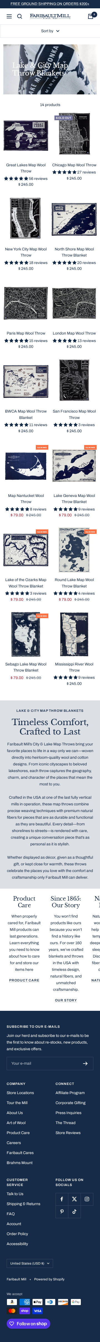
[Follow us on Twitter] (74, 1199)
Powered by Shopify (49, 1279)
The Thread (66, 1123)
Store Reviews (68, 1133)
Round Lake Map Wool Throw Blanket (74, 583)
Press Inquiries (68, 1113)
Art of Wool (16, 1123)
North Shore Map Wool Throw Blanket (74, 252)
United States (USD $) (27, 1263)
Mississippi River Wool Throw (74, 667)
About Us (15, 1113)
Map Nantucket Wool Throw (26, 499)
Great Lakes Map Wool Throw (26, 168)
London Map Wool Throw (74, 333)
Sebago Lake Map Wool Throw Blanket (25, 667)
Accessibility (17, 1244)
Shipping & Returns (23, 1204)
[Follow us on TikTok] (74, 1211)
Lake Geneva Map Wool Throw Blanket (74, 499)
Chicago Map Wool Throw (74, 165)
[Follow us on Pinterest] (62, 1211)
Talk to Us (15, 1194)
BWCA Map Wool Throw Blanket (26, 414)
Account (14, 1224)
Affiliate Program (70, 1093)
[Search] (19, 16)
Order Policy (17, 1234)
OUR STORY (66, 1000)
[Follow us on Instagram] (87, 1199)
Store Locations (20, 1093)
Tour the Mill (17, 1103)
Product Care (24, 980)
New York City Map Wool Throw (26, 252)
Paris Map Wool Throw (26, 333)
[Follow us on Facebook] (62, 1199)
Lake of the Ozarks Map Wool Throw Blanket (25, 583)
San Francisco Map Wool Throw (74, 414)
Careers (14, 1143)
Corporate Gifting (71, 1103)
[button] (16, 179)
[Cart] (90, 16)
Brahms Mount (19, 1163)
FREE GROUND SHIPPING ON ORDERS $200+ (50, 4)
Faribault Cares (20, 1153)
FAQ (11, 1214)
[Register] (85, 1063)
